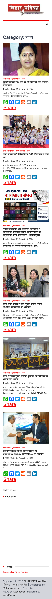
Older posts (9, 490)
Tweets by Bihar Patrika (15, 572)
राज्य (23, 79)
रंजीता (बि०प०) (10, 89)
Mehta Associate (12, 588)
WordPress (9, 595)
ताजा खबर (6, 79)
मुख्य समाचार (16, 79)
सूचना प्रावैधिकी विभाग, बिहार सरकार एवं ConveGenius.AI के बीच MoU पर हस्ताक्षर (23, 452)
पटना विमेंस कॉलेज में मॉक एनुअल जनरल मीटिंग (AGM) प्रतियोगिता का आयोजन (22, 305)
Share (9, 107)
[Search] (47, 24)
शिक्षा (28, 301)
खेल (4, 151)
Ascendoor (19, 591)
